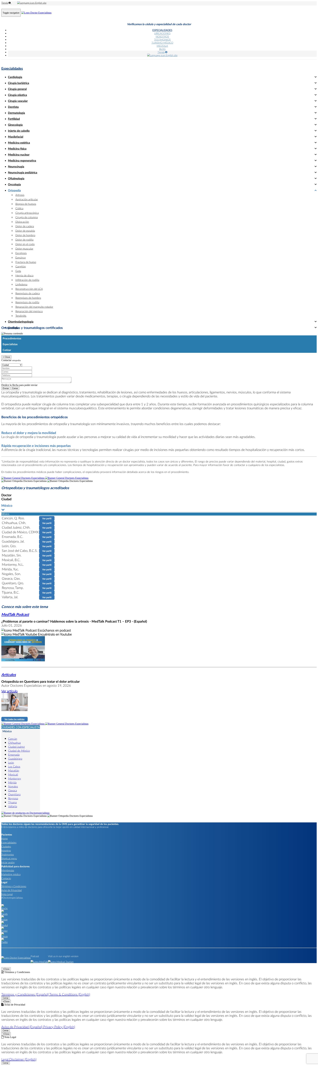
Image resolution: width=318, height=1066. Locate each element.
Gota (18, 270)
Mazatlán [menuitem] (13, 770)
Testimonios (7, 854)
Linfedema (21, 284)
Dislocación (22, 221)
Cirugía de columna (26, 217)
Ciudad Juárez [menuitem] (16, 746)
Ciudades (6, 846)
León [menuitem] (11, 762)
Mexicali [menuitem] (13, 774)
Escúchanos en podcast (54, 630)
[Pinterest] (4, 930)
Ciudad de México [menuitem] (19, 750)
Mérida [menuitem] (12, 782)
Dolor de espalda (25, 230)
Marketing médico (11, 874)
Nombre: (6, 364)
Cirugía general (17, 89)
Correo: (5, 368)
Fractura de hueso (25, 261)
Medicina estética (19, 142)
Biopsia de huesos (25, 203)
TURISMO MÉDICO (162, 42)
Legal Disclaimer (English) (18, 1059)
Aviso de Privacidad (11, 890)
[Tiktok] (4, 936)
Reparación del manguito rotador (34, 306)
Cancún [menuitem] (12, 738)
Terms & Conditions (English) (69, 994)
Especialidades (12, 68)
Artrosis (19, 194)
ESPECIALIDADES (162, 30)
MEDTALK (162, 45)
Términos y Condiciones (13, 886)
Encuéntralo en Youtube (54, 634)
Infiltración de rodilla (27, 279)
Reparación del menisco (29, 311)
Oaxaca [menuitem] (12, 790)
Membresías (7, 870)
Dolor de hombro (25, 235)
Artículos (8, 674)
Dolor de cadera (24, 226)
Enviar (6, 388)
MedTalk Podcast (15, 614)
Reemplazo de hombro (28, 297)
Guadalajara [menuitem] (15, 758)
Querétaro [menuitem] (14, 794)
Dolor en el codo (25, 244)
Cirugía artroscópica (27, 212)
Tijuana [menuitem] (12, 802)
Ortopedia (14, 190)
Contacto (6, 878)
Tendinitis (20, 315)
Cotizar (7, 349)
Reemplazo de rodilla (27, 302)
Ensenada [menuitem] (14, 754)
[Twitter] (4, 942)
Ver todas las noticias (14, 719)
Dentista (13, 107)
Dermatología (16, 113)
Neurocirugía (16, 166)
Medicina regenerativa (22, 160)
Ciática (19, 208)
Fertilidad (14, 118)
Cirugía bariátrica (18, 83)
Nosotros (6, 850)
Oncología (14, 184)
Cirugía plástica (17, 95)
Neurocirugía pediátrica (22, 172)
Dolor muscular (24, 248)
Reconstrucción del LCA (29, 288)
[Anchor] (4, 908)
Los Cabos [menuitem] (14, 766)
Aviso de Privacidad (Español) (22, 1027)
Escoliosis (21, 253)
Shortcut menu (9, 858)
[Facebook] (4, 913)
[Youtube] (4, 925)
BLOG (162, 48)
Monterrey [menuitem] (14, 778)
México (7, 731)
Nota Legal (7, 894)
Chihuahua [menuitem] (14, 742)
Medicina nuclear (18, 154)
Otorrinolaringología (20, 321)
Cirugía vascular (18, 101)
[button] (159, 507)
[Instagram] (4, 919)
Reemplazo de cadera (27, 293)
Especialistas (10, 344)
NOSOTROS (162, 36)
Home (4, 838)
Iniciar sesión (8, 862)
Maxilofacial (15, 136)
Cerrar (15, 388)
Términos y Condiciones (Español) (25, 994)
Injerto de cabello (19, 130)
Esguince (20, 257)
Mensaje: (6, 375)
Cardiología (15, 77)
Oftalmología (16, 178)
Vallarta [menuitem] (12, 806)
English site (40, 2)
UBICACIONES (162, 33)
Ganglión (20, 266)
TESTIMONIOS (162, 39)
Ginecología (15, 124)
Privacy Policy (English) (59, 1027)
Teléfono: (6, 371)
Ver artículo (9, 691)
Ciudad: (5, 361)
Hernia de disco (24, 275)
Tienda (4, 2)
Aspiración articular (26, 199)
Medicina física (17, 148)
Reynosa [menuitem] (13, 798)
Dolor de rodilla (24, 239)
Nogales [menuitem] (13, 786)
